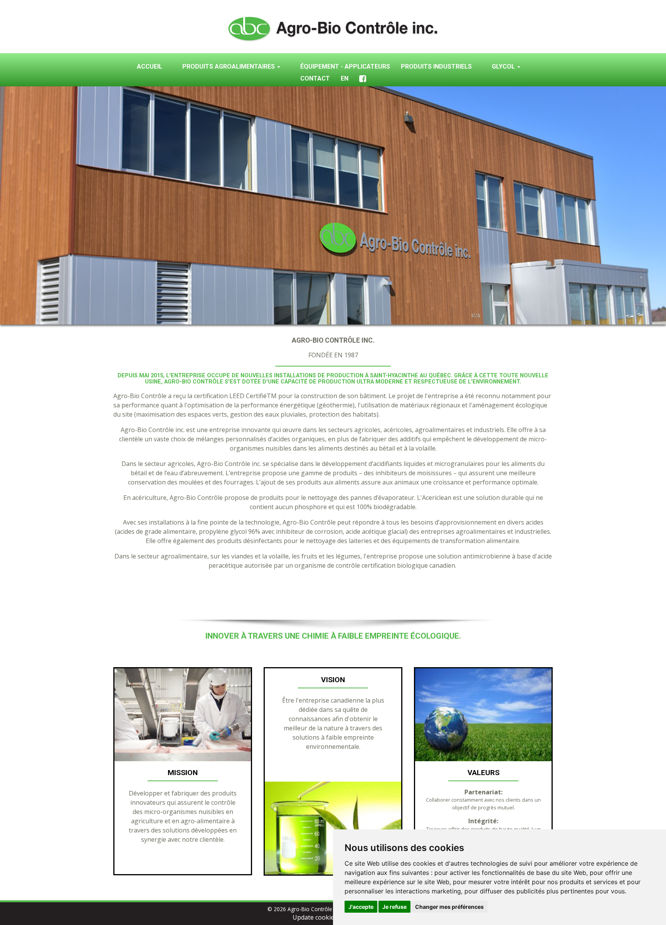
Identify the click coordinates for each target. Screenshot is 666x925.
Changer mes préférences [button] (449, 906)
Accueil (149, 66)
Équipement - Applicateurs (345, 66)
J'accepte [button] (360, 906)
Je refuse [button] (394, 906)
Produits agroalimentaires (229, 66)
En (344, 78)
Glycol (504, 66)
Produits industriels (436, 66)
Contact (315, 78)
